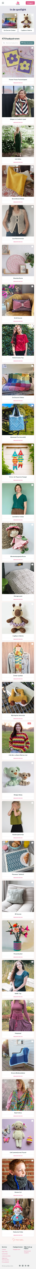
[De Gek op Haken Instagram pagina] (23, 1266)
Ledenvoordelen (6, 1256)
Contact (4, 1249)
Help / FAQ (4, 1251)
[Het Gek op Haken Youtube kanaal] (28, 1266)
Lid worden (5, 1253)
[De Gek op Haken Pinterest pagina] (25, 1266)
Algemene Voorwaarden (5, 1259)
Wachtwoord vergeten (27, 1251)
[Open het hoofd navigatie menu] (3, 3)
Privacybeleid (5, 1262)
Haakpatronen (16, 1249)
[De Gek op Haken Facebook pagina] (20, 1266)
